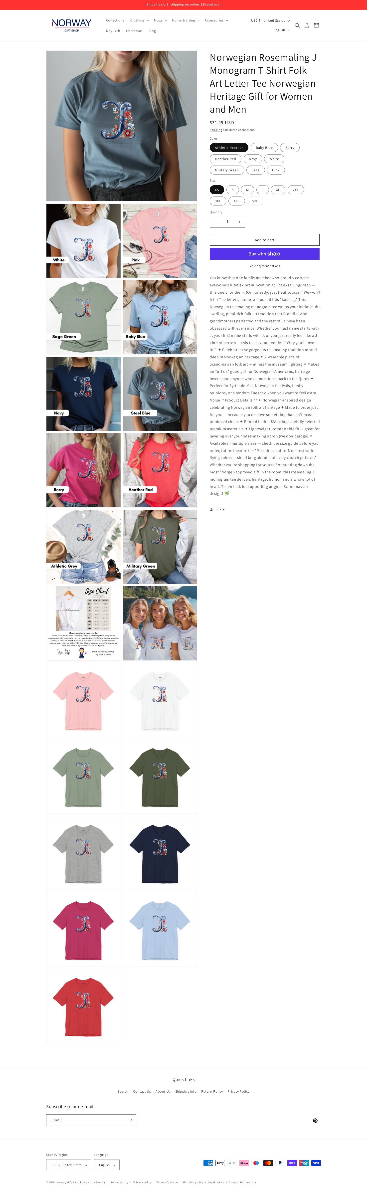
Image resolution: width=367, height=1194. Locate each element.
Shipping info (186, 1091)
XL (278, 190)
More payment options (264, 266)
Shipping (216, 130)
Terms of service (167, 1182)
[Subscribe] (130, 1120)
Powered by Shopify (93, 1182)
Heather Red (225, 159)
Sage (256, 170)
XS (217, 190)
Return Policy (212, 1091)
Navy (253, 159)
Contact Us (142, 1091)
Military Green (227, 170)
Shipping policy (193, 1182)
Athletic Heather (229, 147)
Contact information (242, 1182)
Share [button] (220, 509)
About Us (163, 1091)
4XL (237, 201)
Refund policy (119, 1182)
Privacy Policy (238, 1091)
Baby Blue (264, 147)
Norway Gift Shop (67, 1182)
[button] (139, 20)
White (274, 159)
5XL (257, 202)
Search (123, 1091)
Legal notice (216, 1182)
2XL (296, 190)
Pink (276, 170)
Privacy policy (142, 1182)
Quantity (216, 212)
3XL (218, 201)
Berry (289, 147)
